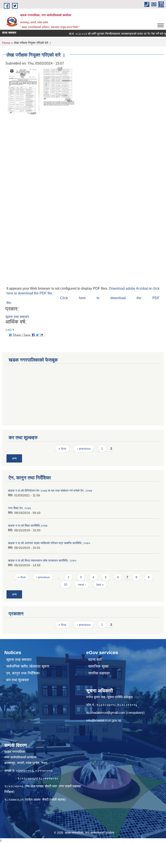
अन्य (14, 458)
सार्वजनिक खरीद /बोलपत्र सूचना (27, 666)
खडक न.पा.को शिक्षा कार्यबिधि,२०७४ (28, 525)
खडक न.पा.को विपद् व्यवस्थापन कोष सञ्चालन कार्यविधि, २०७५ (42, 560)
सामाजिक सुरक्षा (98, 666)
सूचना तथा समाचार (17, 317)
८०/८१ (9, 330)
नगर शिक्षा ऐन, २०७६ (19, 508)
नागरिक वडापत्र (99, 673)
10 (65, 584)
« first (62, 448)
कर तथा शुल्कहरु (17, 680)
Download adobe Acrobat (129, 288)
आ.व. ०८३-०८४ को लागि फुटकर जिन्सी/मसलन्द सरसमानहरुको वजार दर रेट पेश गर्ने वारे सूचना (111, 33)
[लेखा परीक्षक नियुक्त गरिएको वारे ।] (22, 90)
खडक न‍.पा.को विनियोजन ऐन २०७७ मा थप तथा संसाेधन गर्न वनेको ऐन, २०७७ (50, 490)
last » (100, 584)
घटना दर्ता (95, 660)
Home (6, 42)
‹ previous (84, 448)
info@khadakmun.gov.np (103, 720)
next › (82, 584)
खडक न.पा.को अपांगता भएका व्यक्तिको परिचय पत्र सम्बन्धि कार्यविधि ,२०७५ (49, 543)
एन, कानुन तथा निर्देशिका (23, 673)
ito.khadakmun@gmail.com (105, 712)
